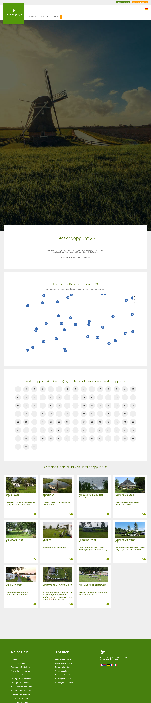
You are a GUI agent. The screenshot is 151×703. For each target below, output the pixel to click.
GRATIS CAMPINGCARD (140, 2)
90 (34, 438)
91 (67, 438)
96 (125, 438)
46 (100, 414)
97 (133, 438)
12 (51, 397)
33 (18, 414)
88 (18, 438)
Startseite (32, 17)
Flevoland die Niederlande (20, 667)
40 (67, 414)
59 (84, 422)
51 (18, 422)
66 (100, 422)
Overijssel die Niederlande (20, 694)
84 (108, 430)
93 (100, 438)
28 (100, 405)
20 (26, 405)
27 (92, 405)
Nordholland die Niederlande (21, 690)
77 (26, 430)
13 (67, 397)
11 (43, 397)
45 (92, 414)
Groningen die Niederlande (21, 679)
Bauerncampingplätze (63, 659)
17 (125, 397)
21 (43, 405)
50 (133, 414)
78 (43, 430)
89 (26, 438)
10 (133, 389)
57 (67, 422)
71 (108, 422)
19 (133, 397)
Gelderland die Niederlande (21, 675)
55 (51, 422)
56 (59, 422)
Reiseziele (44, 17)
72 (117, 422)
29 (108, 405)
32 (133, 405)
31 (125, 405)
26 (84, 405)
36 (34, 414)
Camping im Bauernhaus (64, 683)
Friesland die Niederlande (20, 671)
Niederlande (15, 659)
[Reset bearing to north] (134, 302)
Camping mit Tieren (62, 671)
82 (92, 430)
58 (75, 422)
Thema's (54, 17)
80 (75, 430)
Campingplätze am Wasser (65, 675)
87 (125, 430)
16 (117, 397)
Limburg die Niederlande (20, 683)
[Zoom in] (134, 296)
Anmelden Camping (123, 2)
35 (26, 414)
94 (117, 438)
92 (75, 438)
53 (26, 422)
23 (75, 405)
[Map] (77, 324)
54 (34, 422)
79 (67, 430)
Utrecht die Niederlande (19, 698)
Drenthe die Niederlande (20, 663)
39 (51, 414)
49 (117, 414)
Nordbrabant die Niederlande (21, 686)
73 (125, 422)
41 (75, 414)
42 (84, 414)
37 (43, 414)
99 (18, 446)
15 (92, 397)
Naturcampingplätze (62, 667)
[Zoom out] (134, 299)
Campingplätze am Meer (64, 679)
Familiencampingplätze (63, 663)
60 (92, 422)
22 (59, 405)
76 (133, 422)
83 (100, 430)
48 (108, 414)
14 (84, 397)
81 (84, 430)
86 (117, 430)
